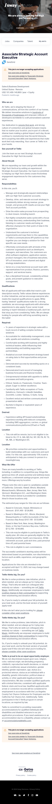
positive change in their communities (18, 593)
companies (18, 41)
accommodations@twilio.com (17, 721)
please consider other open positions (18, 652)
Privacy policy (20, 775)
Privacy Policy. (35, 789)
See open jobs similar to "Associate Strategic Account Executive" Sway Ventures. (25, 77)
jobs (7, 41)
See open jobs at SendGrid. (19, 73)
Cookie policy (31, 775)
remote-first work (26, 125)
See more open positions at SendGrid (26, 753)
